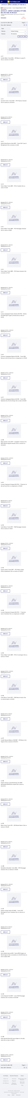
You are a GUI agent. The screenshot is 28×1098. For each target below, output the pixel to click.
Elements (9, 25)
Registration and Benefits (22, 1079)
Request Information (14, 1083)
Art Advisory (6, 1083)
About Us (5, 1078)
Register (14, 1081)
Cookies (13, 1094)
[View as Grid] (26, 25)
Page (23, 22)
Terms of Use (18, 1094)
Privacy (9, 1094)
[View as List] (24, 25)
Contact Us (5, 1081)
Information (3, 17)
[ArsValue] (14, 1)
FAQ (22, 1085)
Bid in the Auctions (22, 1082)
